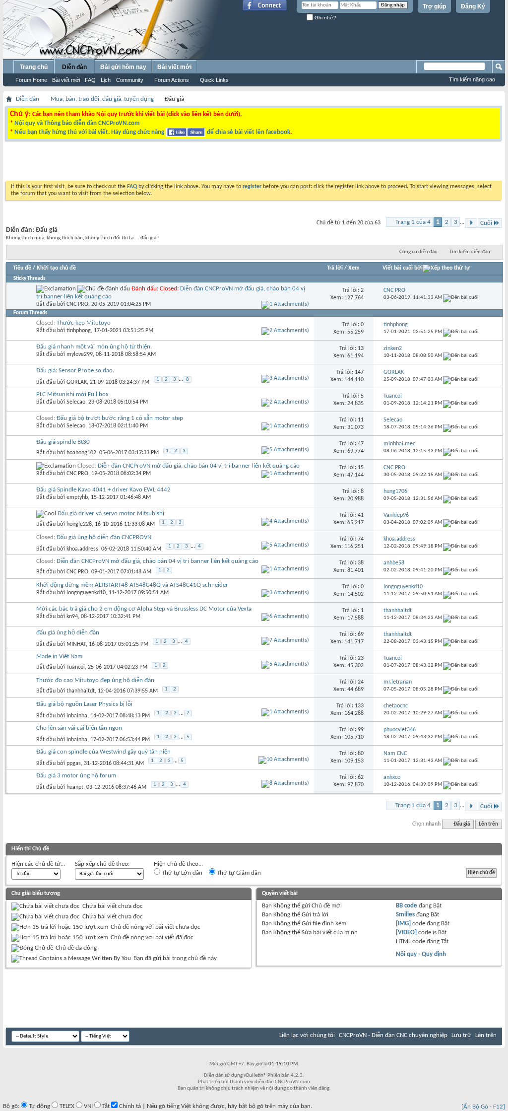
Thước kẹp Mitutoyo (84, 323)
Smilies (405, 914)
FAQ (90, 80)
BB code (406, 906)
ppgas (73, 763)
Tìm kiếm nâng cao (472, 79)
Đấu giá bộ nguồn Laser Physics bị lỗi (84, 704)
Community (129, 80)
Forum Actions (171, 80)
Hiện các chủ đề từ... (38, 864)
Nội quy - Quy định (421, 954)
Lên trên (488, 824)
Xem (354, 268)
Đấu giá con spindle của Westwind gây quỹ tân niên (103, 752)
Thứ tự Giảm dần (238, 873)
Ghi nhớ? (324, 17)
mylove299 (79, 354)
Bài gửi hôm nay (123, 67)
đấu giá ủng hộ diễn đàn (67, 632)
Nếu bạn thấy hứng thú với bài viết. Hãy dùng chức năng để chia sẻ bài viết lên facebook (152, 132)
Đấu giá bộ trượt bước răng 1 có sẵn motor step (120, 418)
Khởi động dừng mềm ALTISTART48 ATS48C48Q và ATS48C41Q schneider (132, 585)
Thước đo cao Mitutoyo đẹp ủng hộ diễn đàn (95, 680)
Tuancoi (75, 667)
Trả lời (335, 268)
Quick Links (214, 80)
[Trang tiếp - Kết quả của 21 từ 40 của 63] (471, 223)
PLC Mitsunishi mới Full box (72, 394)
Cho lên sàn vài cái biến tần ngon (79, 728)
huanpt (74, 787)
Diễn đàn (74, 67)
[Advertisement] (129, 163)
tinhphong (78, 331)
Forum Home (31, 80)
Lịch (106, 80)
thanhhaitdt (80, 691)
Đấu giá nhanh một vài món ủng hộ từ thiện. (94, 347)
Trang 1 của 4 (413, 222)
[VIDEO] (406, 932)
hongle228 (79, 524)
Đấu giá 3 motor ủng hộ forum (76, 775)
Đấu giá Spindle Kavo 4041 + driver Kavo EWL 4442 (103, 489)
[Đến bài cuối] (461, 297)
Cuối (486, 223)
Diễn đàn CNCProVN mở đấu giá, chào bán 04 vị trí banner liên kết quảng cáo (199, 466)
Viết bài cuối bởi (402, 268)
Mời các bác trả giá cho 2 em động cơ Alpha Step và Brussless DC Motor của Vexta (144, 609)
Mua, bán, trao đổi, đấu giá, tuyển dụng (102, 99)
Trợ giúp (434, 6)
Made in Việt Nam (59, 656)
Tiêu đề (22, 268)
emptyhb (77, 497)
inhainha (76, 716)
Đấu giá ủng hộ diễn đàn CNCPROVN (104, 537)
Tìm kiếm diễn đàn (469, 252)
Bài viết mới (66, 80)
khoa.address (82, 549)
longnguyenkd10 (86, 593)
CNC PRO (77, 304)
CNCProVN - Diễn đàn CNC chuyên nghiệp (393, 1035)
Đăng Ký (473, 6)
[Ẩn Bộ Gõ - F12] (483, 1107)
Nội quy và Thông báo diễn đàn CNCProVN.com (77, 123)
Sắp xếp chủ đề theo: (102, 864)
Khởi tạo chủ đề (56, 268)
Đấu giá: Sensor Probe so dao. (75, 370)
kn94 (72, 617)
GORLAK (76, 382)
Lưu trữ (461, 1035)
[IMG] (403, 923)
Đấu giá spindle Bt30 (63, 442)
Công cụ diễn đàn (418, 252)
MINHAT (76, 644)
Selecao (75, 402)
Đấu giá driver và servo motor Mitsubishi (111, 513)
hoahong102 (81, 453)
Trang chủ (34, 67)
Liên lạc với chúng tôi (307, 1035)
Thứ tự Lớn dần (181, 873)
